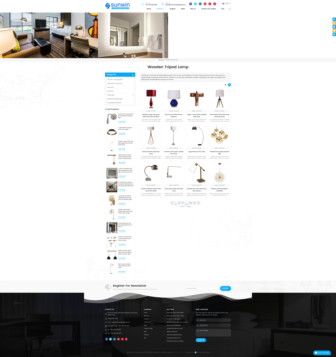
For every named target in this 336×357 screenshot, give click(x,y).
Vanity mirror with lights (173, 319)
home (149, 9)
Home (145, 313)
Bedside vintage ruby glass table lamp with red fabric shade (151, 116)
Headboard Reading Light (114, 99)
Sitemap (146, 335)
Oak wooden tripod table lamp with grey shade (219, 116)
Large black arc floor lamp (196, 152)
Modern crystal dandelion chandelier (219, 190)
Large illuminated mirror (173, 338)
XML (145, 338)
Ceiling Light (110, 95)
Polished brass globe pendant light (219, 153)
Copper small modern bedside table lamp (197, 116)
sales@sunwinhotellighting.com (175, 5)
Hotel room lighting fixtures (174, 335)
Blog (145, 332)
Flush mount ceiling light (173, 325)
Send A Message (323, 353)
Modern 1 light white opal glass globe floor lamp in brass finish (125, 143)
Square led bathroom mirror (175, 328)
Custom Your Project (208, 9)
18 (190, 203)
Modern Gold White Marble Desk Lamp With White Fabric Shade (125, 211)
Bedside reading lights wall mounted (177, 322)
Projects (173, 9)
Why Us (193, 9)
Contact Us (147, 322)
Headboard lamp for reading (175, 341)
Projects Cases (148, 328)
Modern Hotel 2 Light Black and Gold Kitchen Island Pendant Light (125, 252)
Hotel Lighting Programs (114, 103)
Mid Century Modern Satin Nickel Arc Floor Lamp (124, 266)
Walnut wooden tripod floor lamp (151, 153)
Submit (200, 340)
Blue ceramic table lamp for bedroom (174, 116)
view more (122, 121)
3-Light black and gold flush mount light (125, 128)
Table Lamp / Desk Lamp (114, 83)
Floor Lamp (110, 87)
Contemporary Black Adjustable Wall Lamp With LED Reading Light (125, 197)
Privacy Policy (189, 352)
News (183, 9)
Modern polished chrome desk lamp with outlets (151, 190)
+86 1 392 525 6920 (151, 5)
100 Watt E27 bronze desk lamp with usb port (197, 190)
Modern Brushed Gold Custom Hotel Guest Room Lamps (124, 238)
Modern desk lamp (172, 332)
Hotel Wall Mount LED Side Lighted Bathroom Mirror (125, 225)
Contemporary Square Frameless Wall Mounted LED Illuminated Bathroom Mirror (126, 184)
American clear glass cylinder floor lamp (173, 153)
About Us (146, 316)
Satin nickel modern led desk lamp (174, 190)
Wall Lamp (110, 91)
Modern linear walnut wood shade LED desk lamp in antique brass (124, 156)
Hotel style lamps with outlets (175, 313)
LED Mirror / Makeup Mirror (115, 80)
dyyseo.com (181, 352)
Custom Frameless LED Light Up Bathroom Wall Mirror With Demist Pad (125, 170)
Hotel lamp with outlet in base (175, 316)
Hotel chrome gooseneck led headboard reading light (126, 115)
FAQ (222, 9)
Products (146, 319)
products (159, 9)
